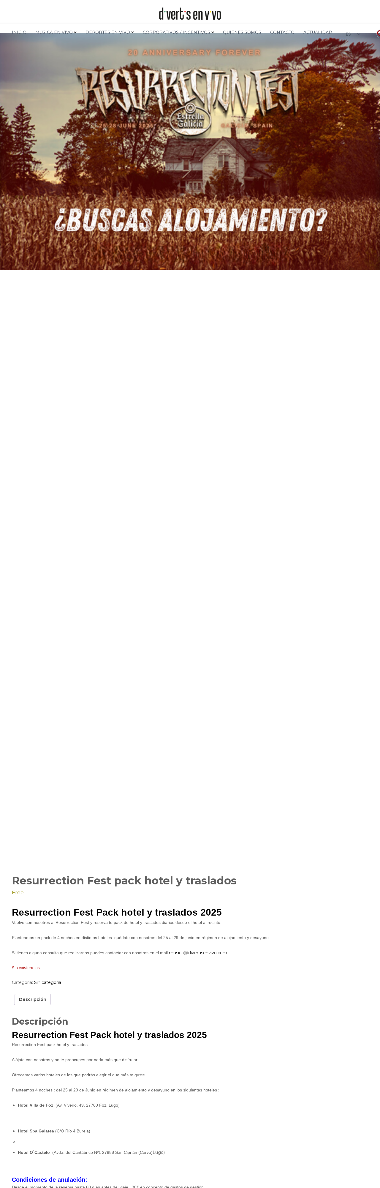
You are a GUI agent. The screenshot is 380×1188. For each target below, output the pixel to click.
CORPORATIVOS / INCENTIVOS (176, 32)
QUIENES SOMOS (242, 32)
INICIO (19, 32)
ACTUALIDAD (317, 32)
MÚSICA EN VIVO (54, 32)
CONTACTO (282, 32)
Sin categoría (47, 982)
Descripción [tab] (32, 999)
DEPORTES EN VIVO (108, 32)
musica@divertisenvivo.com (198, 952)
